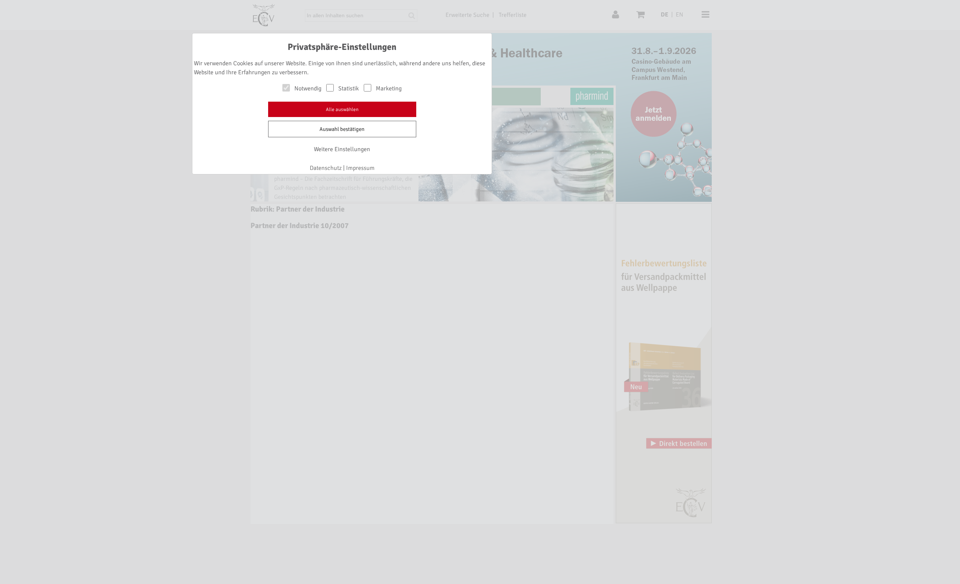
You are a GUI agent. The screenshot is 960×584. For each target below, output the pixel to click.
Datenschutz (326, 168)
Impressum (360, 168)
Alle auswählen (342, 110)
